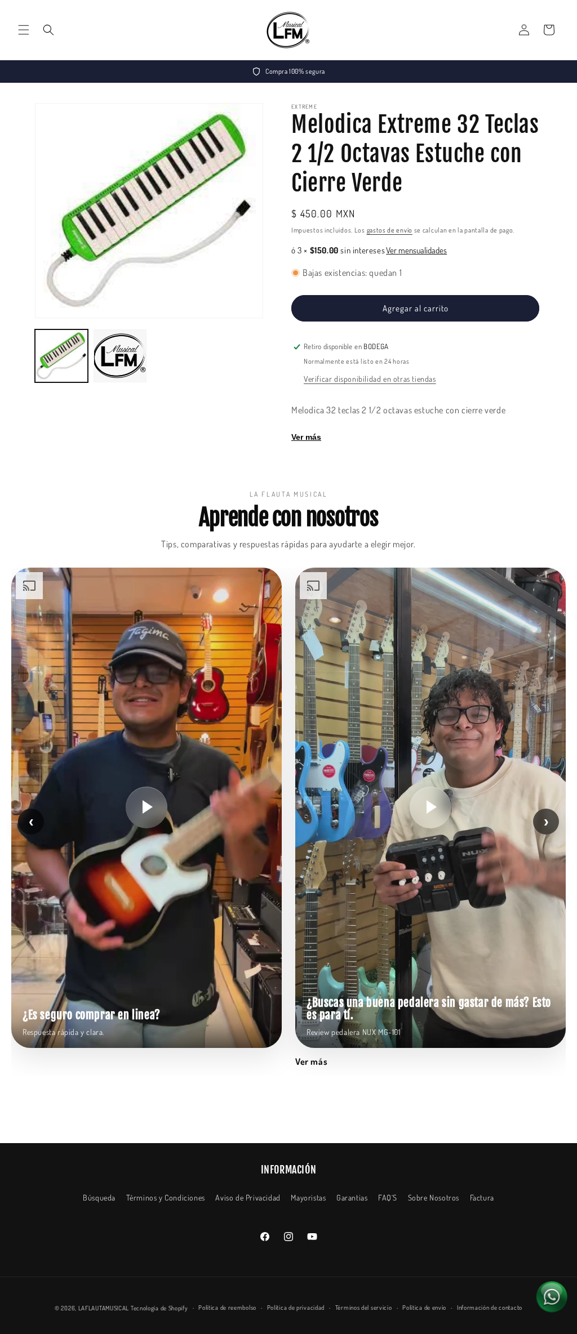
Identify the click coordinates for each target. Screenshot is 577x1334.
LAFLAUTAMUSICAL (104, 1308)
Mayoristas (308, 1197)
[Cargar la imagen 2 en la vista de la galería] (120, 355)
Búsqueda (99, 1197)
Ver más (306, 436)
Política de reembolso (227, 1307)
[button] (23, 29)
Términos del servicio (363, 1307)
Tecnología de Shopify (159, 1308)
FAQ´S (387, 1197)
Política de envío (424, 1307)
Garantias (351, 1197)
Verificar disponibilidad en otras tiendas (370, 378)
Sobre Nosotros (433, 1197)
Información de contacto (489, 1307)
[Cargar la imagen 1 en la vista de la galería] (61, 355)
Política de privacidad (296, 1307)
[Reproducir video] (146, 807)
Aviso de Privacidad (247, 1197)
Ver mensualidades (416, 250)
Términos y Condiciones (165, 1197)
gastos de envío (390, 230)
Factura (482, 1197)
